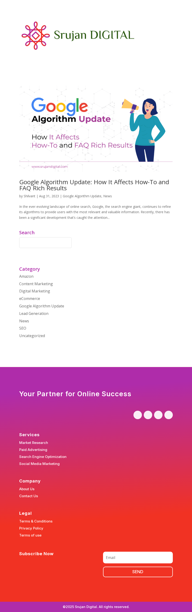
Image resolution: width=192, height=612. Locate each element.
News (107, 196)
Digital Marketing (34, 291)
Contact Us (28, 496)
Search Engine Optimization (42, 456)
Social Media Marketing (39, 463)
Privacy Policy (31, 528)
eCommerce (29, 298)
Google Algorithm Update (82, 196)
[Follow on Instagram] (158, 415)
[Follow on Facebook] (137, 415)
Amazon (26, 276)
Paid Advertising (33, 449)
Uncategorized (32, 335)
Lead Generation (33, 313)
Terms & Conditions (35, 521)
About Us (26, 489)
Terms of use (30, 535)
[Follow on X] (168, 415)
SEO (22, 328)
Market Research (33, 442)
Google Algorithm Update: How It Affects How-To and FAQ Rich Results (94, 185)
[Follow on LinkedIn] (148, 415)
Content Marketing (36, 283)
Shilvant (29, 196)
